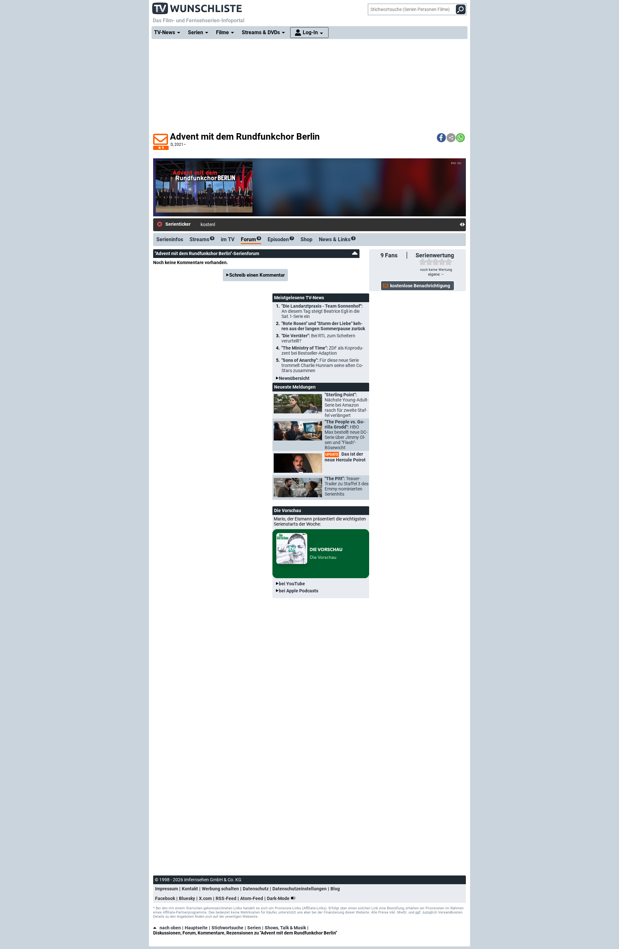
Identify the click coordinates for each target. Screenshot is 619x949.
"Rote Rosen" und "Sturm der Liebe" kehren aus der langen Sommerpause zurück (323, 326)
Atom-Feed (251, 898)
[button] (441, 137)
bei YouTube (292, 583)
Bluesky (187, 898)
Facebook (165, 898)
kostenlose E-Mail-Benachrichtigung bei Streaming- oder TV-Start (265, 224)
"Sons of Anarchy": (322, 365)
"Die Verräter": (318, 338)
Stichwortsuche (227, 927)
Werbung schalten (220, 888)
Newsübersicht (294, 378)
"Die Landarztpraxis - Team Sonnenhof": (322, 311)
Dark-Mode (278, 898)
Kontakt (190, 888)
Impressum (166, 888)
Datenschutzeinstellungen (299, 888)
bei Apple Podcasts (298, 590)
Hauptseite (196, 927)
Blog (335, 888)
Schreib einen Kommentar (257, 275)
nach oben (170, 927)
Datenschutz (256, 888)
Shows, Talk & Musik (285, 927)
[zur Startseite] (197, 6)
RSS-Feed (226, 898)
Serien (254, 927)
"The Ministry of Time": (322, 350)
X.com (205, 898)
